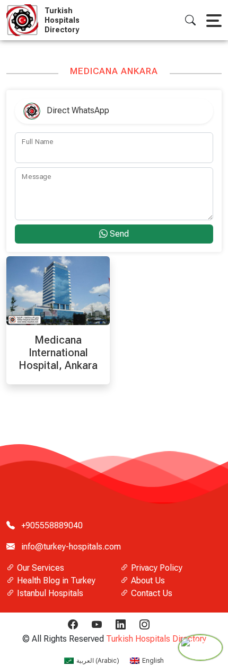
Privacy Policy (155, 568)
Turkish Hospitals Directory (156, 639)
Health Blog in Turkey (55, 580)
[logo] (24, 20)
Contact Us (150, 593)
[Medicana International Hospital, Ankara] (58, 290)
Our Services (39, 568)
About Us (147, 580)
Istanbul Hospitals (49, 593)
